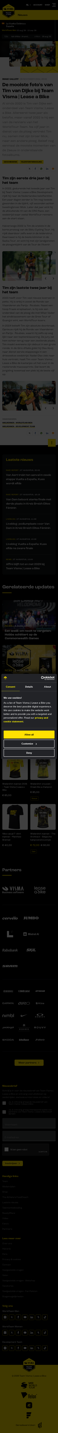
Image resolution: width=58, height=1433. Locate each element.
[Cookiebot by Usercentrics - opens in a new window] (41, 678)
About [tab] (47, 686)
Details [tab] (29, 686)
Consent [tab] (10, 686)
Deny (29, 753)
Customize (27, 743)
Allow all (29, 734)
